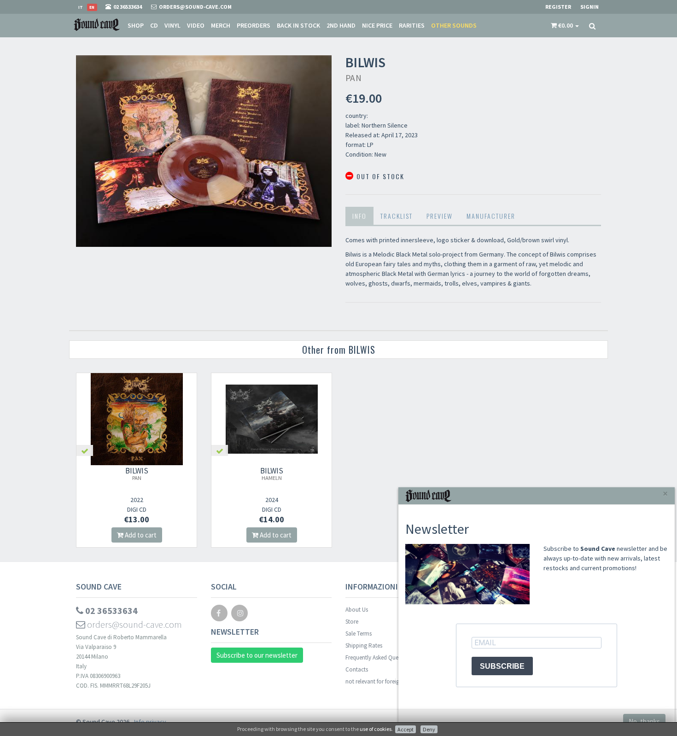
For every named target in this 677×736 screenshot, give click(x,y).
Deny (429, 729)
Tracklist (396, 216)
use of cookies (375, 728)
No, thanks (644, 721)
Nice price (377, 25)
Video (195, 25)
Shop (136, 25)
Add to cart (140, 535)
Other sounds (454, 25)
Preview (439, 216)
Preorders (253, 25)
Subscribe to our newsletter (257, 655)
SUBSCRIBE (502, 666)
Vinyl (172, 25)
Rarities (412, 25)
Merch (220, 25)
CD (154, 25)
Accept (405, 729)
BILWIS (136, 473)
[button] (565, 25)
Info (359, 216)
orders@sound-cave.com (133, 624)
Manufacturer (491, 216)
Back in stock (298, 25)
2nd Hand (341, 25)
